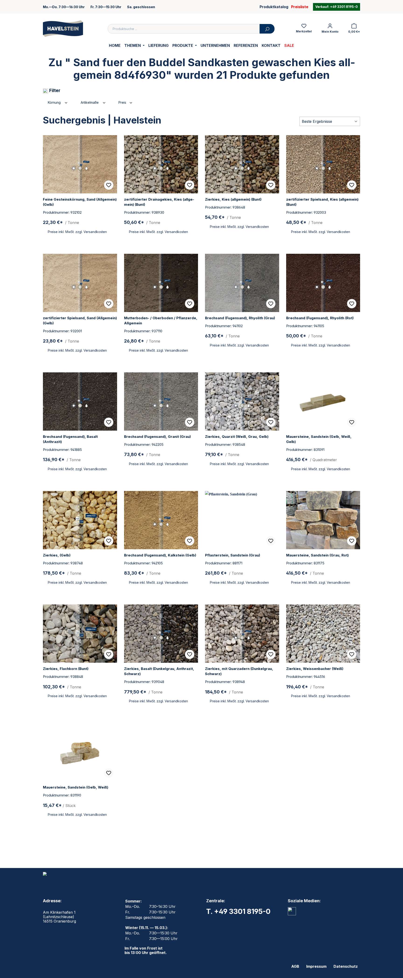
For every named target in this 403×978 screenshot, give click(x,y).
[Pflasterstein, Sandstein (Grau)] (242, 520)
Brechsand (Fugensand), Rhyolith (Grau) (240, 318)
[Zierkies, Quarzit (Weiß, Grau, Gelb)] (242, 401)
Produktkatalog (274, 7)
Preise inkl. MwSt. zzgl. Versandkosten (77, 232)
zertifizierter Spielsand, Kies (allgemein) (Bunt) (322, 202)
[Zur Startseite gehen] (63, 28)
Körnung (55, 102)
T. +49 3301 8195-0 (238, 911)
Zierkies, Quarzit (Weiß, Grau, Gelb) (236, 436)
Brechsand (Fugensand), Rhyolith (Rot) (320, 318)
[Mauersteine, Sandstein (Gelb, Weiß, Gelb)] (323, 401)
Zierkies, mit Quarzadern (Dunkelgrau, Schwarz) (239, 671)
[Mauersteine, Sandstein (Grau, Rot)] (323, 520)
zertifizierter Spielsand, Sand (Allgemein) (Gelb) (80, 320)
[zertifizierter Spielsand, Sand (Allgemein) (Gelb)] (80, 283)
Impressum (316, 966)
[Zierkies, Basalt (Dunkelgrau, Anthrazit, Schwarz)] (161, 633)
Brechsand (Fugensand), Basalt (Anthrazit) (70, 439)
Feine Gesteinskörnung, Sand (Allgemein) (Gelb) (80, 202)
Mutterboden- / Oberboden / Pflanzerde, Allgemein (160, 320)
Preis (122, 102)
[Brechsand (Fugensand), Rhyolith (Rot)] (323, 283)
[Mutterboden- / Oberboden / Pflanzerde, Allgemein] (161, 283)
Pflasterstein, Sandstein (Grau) (232, 555)
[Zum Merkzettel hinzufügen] (108, 185)
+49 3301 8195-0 (343, 7)
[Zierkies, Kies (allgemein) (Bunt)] (242, 164)
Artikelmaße (90, 102)
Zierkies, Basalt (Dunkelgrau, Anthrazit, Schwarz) (159, 671)
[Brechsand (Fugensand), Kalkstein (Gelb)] (161, 520)
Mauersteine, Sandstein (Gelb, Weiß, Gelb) (318, 439)
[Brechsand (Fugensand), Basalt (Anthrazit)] (80, 401)
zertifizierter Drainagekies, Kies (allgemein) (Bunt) (159, 202)
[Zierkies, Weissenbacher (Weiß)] (323, 633)
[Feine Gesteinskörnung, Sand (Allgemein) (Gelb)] (80, 164)
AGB (295, 966)
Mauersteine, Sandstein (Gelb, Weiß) (75, 787)
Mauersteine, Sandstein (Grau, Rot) (317, 555)
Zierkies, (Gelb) (56, 555)
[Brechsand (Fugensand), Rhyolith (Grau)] (242, 283)
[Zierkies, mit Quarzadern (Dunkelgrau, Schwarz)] (242, 633)
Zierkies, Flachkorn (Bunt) (65, 668)
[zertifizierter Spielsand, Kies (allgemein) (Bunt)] (323, 164)
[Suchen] (267, 29)
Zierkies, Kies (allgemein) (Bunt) (233, 199)
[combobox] (184, 29)
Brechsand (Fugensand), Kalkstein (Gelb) (160, 555)
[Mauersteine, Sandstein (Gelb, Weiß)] (80, 752)
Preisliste (299, 7)
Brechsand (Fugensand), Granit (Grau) (157, 436)
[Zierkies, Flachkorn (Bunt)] (80, 633)
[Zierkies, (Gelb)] (80, 520)
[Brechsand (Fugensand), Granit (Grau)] (161, 401)
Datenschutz (346, 966)
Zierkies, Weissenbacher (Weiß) (314, 668)
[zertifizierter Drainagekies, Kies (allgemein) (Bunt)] (161, 164)
